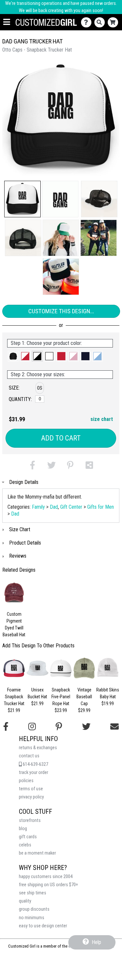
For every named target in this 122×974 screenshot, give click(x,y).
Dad (54, 507)
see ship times (32, 893)
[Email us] (114, 727)
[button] (22, 199)
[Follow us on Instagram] (32, 727)
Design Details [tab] (23, 482)
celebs (25, 845)
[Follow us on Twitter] (86, 727)
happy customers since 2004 (46, 876)
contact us (29, 756)
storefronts (30, 820)
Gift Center (71, 507)
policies (26, 780)
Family (38, 507)
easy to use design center (43, 926)
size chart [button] (101, 419)
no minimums (31, 917)
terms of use (31, 789)
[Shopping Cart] (114, 22)
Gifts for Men (100, 507)
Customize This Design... (61, 311)
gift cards (28, 837)
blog (23, 828)
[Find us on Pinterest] (59, 727)
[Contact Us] (87, 22)
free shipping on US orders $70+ (48, 885)
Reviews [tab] (17, 556)
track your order (33, 772)
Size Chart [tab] (19, 529)
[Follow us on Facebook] (5, 727)
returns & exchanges (38, 747)
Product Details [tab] (25, 543)
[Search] (101, 22)
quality (25, 901)
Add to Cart (61, 438)
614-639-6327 (35, 764)
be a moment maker (37, 853)
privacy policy (31, 797)
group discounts (34, 909)
